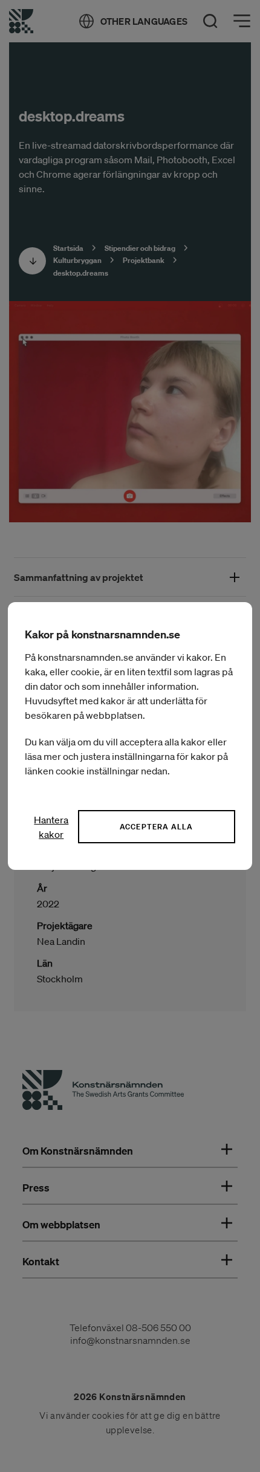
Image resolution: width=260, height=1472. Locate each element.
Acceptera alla (156, 827)
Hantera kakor (51, 827)
